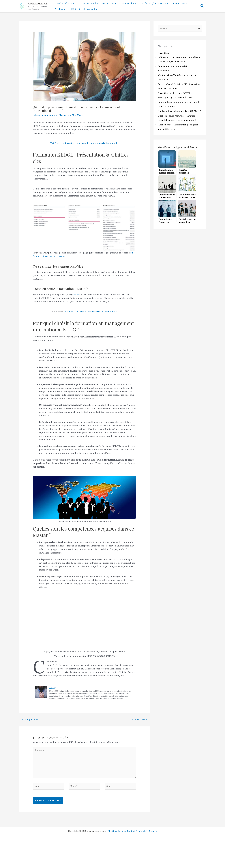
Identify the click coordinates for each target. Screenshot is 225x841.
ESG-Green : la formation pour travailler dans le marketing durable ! (84, 143)
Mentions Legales (117, 831)
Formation (65, 115)
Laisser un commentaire (45, 115)
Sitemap (153, 831)
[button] (73, 3)
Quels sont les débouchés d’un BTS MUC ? (179, 111)
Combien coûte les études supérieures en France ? (91, 311)
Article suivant (141, 719)
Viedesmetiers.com (38, 3)
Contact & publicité (137, 831)
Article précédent (29, 719)
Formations (163, 53)
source (75, 294)
